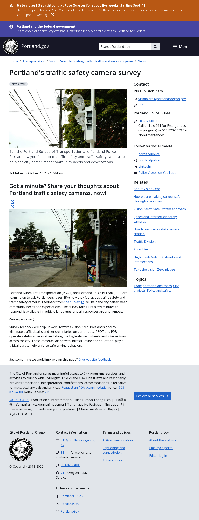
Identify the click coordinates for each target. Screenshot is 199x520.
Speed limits (142, 249)
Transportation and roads (153, 286)
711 (47, 392)
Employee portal (161, 448)
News (142, 61)
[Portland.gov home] (26, 46)
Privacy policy (112, 460)
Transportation (33, 61)
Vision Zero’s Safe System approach (160, 209)
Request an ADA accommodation (85, 387)
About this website (162, 440)
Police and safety (159, 290)
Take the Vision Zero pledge (154, 269)
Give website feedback (95, 359)
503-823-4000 (19, 400)
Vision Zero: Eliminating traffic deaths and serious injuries (91, 61)
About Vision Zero (147, 189)
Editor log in (158, 455)
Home (13, 61)
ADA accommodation (118, 440)
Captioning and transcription (114, 450)
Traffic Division (145, 241)
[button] (181, 46)
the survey (72, 302)
